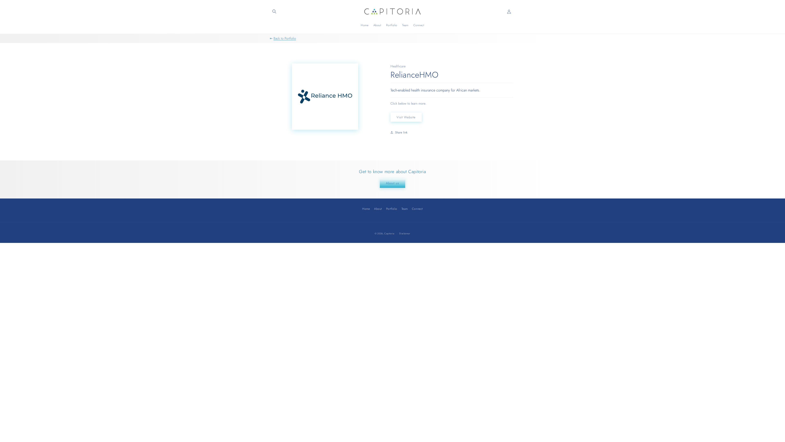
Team (404, 209)
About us (392, 183)
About (378, 209)
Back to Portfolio (285, 38)
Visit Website (406, 117)
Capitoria (389, 233)
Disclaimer (404, 234)
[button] (274, 11)
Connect (417, 209)
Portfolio (391, 209)
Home (366, 209)
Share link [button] (401, 132)
